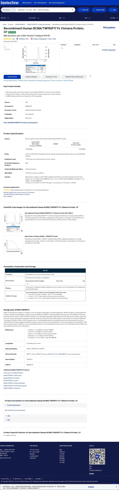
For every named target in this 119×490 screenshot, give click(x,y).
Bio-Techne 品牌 (34, 452)
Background (46, 80)
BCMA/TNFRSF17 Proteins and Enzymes (38, 24)
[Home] (10, 2)
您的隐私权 (91, 487)
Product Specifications (10, 80)
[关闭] (116, 487)
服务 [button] (60, 18)
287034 (50, 354)
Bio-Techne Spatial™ (40, 2)
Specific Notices (68, 80)
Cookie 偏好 (28, 478)
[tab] (12, 77)
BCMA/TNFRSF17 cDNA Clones (13, 375)
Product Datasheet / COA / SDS (44, 39)
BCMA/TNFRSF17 (20, 24)
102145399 (62, 354)
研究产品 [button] (3, 18)
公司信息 (62, 454)
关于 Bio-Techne (34, 449)
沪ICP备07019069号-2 (95, 470)
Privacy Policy (5, 478)
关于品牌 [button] (113, 18)
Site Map (38, 478)
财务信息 (62, 456)
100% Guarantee (109, 50)
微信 (90, 468)
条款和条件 (33, 458)
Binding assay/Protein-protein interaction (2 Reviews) (19, 192)
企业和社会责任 (34, 456)
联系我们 (91, 473)
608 (28, 354)
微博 (90, 466)
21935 (38, 354)
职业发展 (32, 454)
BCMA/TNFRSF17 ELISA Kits (12, 378)
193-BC (50, 239)
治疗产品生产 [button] (33, 18)
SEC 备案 (62, 460)
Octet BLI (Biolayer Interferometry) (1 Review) (17, 194)
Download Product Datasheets (16, 410)
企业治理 (62, 462)
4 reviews (16, 190)
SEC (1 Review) (8, 196)
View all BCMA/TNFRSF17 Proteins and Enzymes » (21, 122)
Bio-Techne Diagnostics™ (57, 2)
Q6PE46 (27, 106)
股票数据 (62, 458)
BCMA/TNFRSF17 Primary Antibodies (14, 383)
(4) (13, 39)
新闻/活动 (62, 452)
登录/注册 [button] (85, 10)
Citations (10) (23, 39)
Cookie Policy (17, 478)
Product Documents (56, 80)
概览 (61, 449)
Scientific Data (22, 80)
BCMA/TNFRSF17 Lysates (11, 380)
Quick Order (100, 10)
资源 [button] (86, 18)
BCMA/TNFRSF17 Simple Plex (12, 388)
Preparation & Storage (34, 80)
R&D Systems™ (27, 2)
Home (4, 24)
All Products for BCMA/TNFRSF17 (13, 373)
